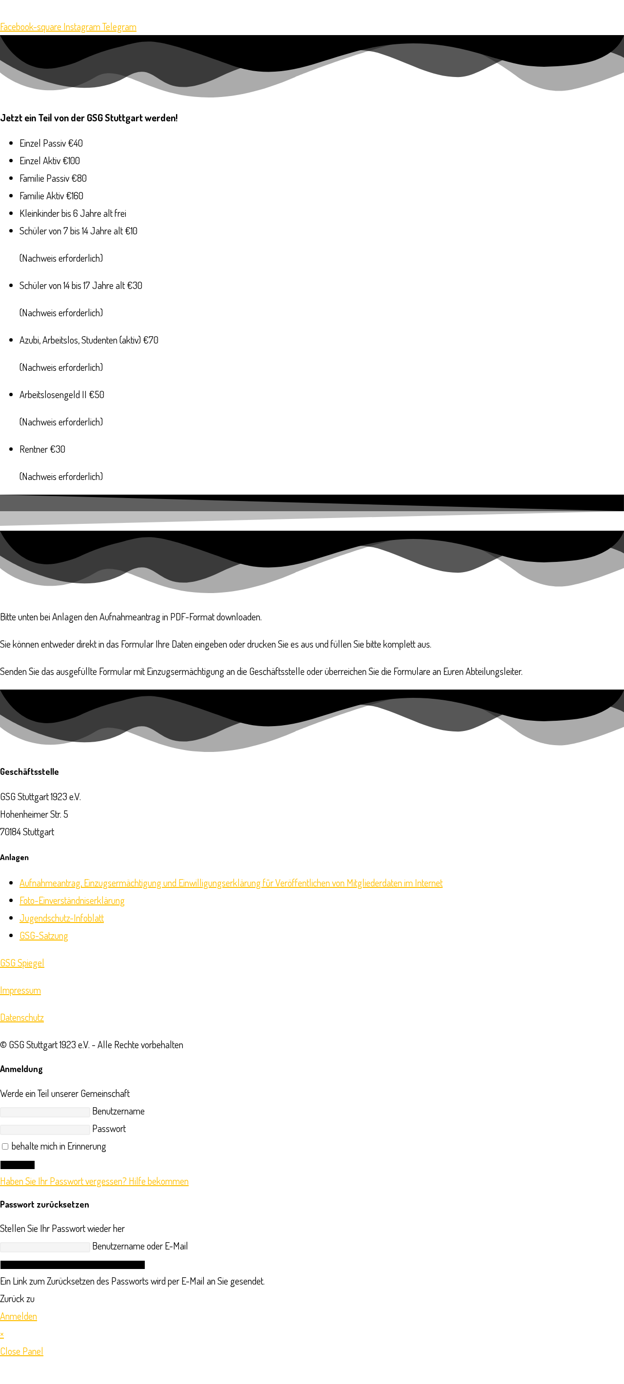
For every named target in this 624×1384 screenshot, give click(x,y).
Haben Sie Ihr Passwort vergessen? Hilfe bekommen (94, 1180)
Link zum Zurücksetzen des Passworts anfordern (72, 1265)
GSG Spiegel (22, 962)
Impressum (20, 989)
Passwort (109, 1128)
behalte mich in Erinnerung (58, 1145)
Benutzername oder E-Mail (140, 1245)
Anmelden (17, 1165)
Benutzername (118, 1110)
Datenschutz (22, 1017)
